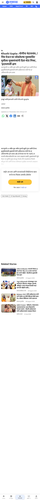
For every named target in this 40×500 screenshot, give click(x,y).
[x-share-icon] (7, 117)
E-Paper (11, 498)
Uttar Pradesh (5, 196)
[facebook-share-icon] (10, 117)
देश (27, 6)
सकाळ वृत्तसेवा (5, 108)
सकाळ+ (36, 498)
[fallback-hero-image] (8, 272)
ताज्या (11, 6)
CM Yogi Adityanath (15, 196)
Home (3, 498)
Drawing (24, 196)
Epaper (5, 6)
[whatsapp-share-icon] (3, 117)
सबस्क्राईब (28, 2)
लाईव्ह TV (29, 498)
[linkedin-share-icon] (14, 117)
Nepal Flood (19, 6)
